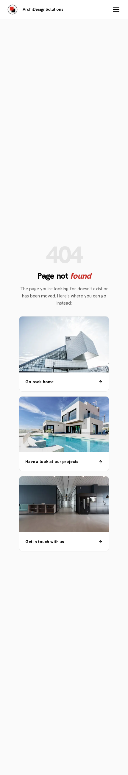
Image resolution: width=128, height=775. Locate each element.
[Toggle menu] (116, 9)
